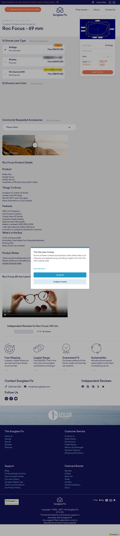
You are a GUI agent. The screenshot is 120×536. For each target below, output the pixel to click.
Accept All (60, 275)
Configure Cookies (60, 282)
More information (39, 268)
